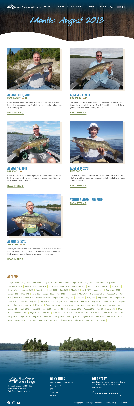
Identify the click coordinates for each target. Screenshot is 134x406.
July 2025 (89, 282)
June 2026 (36, 282)
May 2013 (47, 309)
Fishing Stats (55, 385)
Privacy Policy (111, 402)
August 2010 (96, 313)
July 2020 (61, 294)
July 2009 (37, 316)
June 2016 (85, 301)
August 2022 (41, 290)
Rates (91, 7)
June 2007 (43, 320)
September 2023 (78, 286)
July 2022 (53, 290)
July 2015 (18, 305)
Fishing (48, 7)
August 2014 (68, 305)
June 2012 (111, 309)
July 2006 (78, 320)
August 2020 (48, 294)
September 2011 (20, 313)
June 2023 (116, 286)
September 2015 (109, 301)
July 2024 (42, 286)
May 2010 (12, 316)
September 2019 (97, 294)
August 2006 (66, 320)
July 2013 (25, 309)
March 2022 (98, 290)
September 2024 (15, 286)
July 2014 (80, 305)
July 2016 (74, 301)
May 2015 (39, 305)
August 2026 (13, 282)
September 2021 (113, 290)
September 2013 (115, 305)
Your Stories (55, 392)
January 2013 (59, 309)
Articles (53, 395)
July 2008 (99, 316)
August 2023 (93, 286)
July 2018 (69, 297)
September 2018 (43, 297)
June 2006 (89, 320)
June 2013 (36, 309)
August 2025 (77, 282)
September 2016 (47, 301)
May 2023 (12, 290)
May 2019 (29, 297)
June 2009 (48, 316)
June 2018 (80, 297)
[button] (112, 7)
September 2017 (105, 297)
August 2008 (87, 316)
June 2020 (72, 294)
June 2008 (110, 316)
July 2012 (100, 309)
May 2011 (68, 313)
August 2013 (13, 309)
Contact (102, 7)
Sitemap (123, 402)
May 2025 (110, 282)
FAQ (51, 389)
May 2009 (59, 316)
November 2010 (81, 313)
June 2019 (18, 297)
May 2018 (91, 297)
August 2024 (30, 286)
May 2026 (48, 282)
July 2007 (32, 320)
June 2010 (119, 313)
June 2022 (64, 290)
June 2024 (53, 286)
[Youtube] (18, 402)
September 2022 (26, 290)
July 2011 (46, 313)
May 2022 (75, 290)
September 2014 (53, 305)
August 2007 (19, 320)
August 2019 (112, 294)
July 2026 (26, 282)
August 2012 (89, 309)
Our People (77, 7)
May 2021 (25, 294)
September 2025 (62, 282)
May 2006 (101, 320)
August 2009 (24, 316)
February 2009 (73, 316)
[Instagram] (13, 402)
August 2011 (35, 313)
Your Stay (63, 7)
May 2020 (83, 294)
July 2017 (12, 301)
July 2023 (105, 286)
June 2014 (90, 305)
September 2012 (74, 309)
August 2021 (13, 294)
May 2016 (95, 301)
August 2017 (120, 297)
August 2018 (58, 297)
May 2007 (54, 320)
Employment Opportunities (61, 382)
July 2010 (108, 313)
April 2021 (36, 294)
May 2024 (64, 286)
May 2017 (33, 301)
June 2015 (28, 305)
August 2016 (62, 301)
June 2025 (99, 282)
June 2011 (57, 313)
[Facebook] (8, 402)
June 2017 (23, 301)
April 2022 (86, 290)
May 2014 (101, 305)
